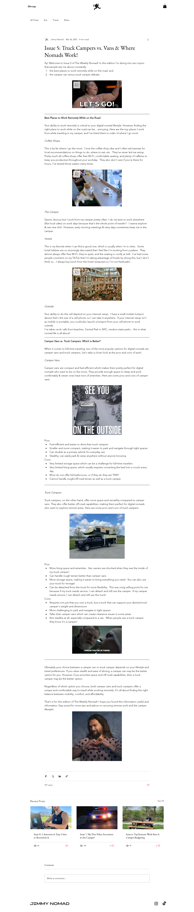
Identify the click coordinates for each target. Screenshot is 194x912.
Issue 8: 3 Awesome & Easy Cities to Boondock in (50, 836)
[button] (165, 6)
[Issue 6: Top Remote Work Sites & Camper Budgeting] (143, 817)
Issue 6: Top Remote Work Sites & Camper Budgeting (143, 836)
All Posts (34, 20)
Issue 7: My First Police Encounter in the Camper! (96, 836)
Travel (56, 20)
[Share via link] (66, 776)
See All (161, 801)
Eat (45, 20)
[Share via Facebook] (45, 776)
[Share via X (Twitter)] (52, 776)
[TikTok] (164, 903)
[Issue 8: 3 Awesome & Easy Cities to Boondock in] (50, 817)
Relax (66, 20)
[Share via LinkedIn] (59, 776)
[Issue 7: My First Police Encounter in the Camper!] (97, 817)
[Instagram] (156, 903)
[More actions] (148, 39)
